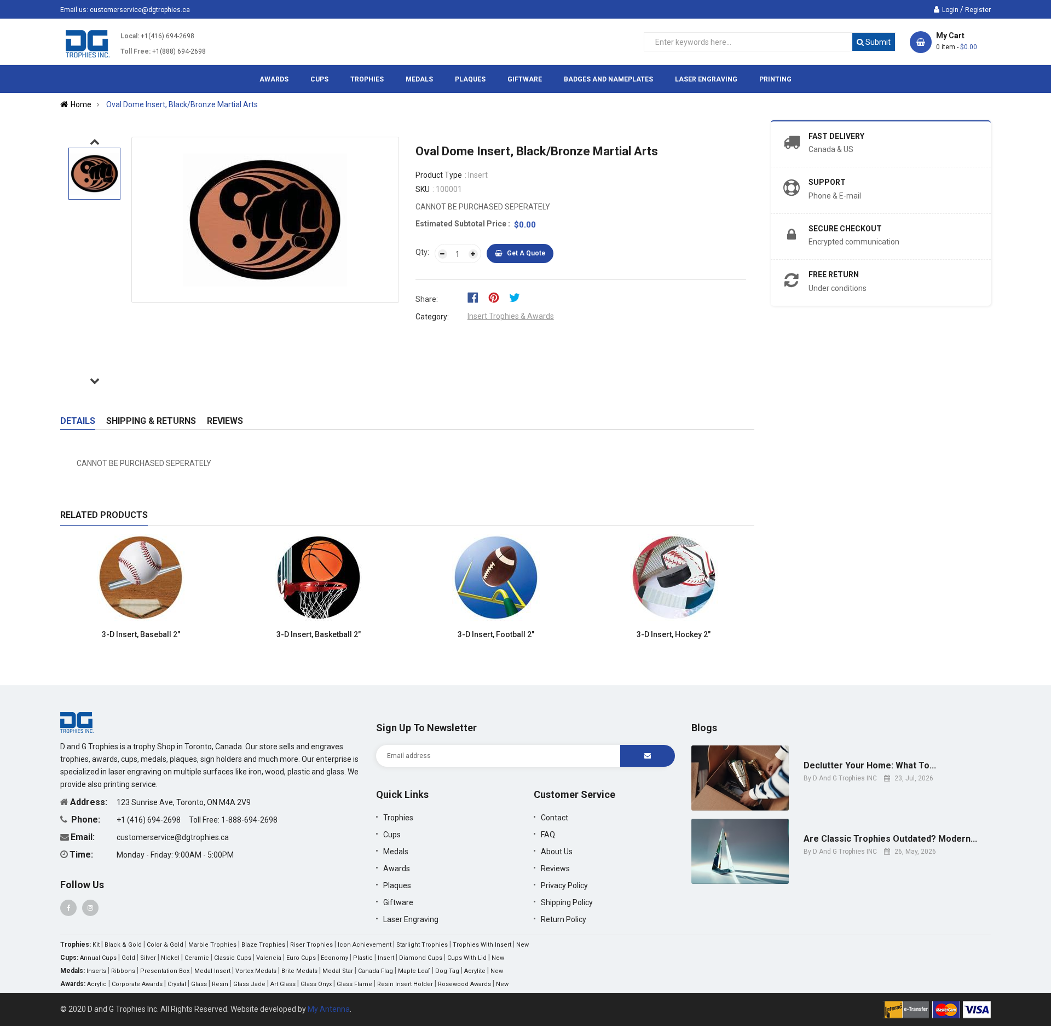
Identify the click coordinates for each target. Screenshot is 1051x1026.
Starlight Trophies (422, 944)
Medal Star (337, 971)
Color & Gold (165, 944)
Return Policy (563, 919)
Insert (386, 957)
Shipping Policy (567, 902)
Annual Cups (98, 957)
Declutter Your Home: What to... (870, 766)
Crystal (177, 984)
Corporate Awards (137, 984)
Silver (148, 957)
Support (827, 182)
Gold (128, 957)
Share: (426, 299)
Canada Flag (375, 971)
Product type (438, 175)
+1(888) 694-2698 (179, 51)
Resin (220, 984)
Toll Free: (135, 51)
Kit (96, 944)
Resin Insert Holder (405, 984)
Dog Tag (447, 971)
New (522, 944)
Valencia (268, 957)
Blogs (704, 727)
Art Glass (283, 984)
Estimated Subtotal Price (461, 223)
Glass (199, 984)
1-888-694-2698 (249, 819)
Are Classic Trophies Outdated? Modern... (890, 839)
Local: (129, 36)
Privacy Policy (564, 885)
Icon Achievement (364, 944)
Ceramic (196, 957)
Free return (834, 274)
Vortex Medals (255, 971)
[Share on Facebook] (476, 297)
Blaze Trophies (263, 944)
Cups (392, 834)
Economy (334, 957)
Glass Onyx (316, 984)
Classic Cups (232, 957)
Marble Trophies (212, 944)
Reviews (225, 421)
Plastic (363, 957)
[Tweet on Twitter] (517, 297)
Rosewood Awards (464, 984)
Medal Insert (212, 971)
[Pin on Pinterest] (497, 297)
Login (950, 10)
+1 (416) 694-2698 (149, 819)
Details (77, 421)
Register (978, 10)
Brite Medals (299, 971)
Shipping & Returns (151, 421)
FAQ (548, 834)
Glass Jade (249, 984)
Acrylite (475, 971)
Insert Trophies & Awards (510, 316)
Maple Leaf (414, 971)
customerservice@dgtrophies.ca (140, 10)
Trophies (398, 817)
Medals (395, 851)
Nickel (170, 957)
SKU (422, 189)
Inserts (96, 971)
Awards (396, 868)
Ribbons (123, 971)
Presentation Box (164, 971)
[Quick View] (203, 634)
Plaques (397, 885)
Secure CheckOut (845, 228)
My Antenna (329, 1009)
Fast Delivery (836, 136)
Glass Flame (354, 984)
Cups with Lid (467, 957)
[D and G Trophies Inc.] (77, 722)
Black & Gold (123, 944)
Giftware (398, 902)
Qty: (422, 252)
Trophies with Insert (482, 944)
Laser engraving (410, 919)
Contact (554, 817)
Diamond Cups (420, 957)
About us (557, 851)
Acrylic (97, 984)
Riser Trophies (311, 944)
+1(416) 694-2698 (167, 36)
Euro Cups (301, 957)
